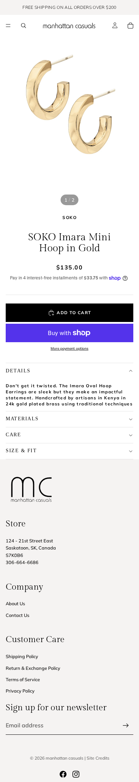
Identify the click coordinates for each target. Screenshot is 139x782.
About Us (15, 603)
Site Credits (98, 758)
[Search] (23, 25)
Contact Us (17, 615)
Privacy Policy (20, 691)
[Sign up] (125, 725)
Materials (22, 418)
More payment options (69, 348)
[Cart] (130, 25)
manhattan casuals (64, 758)
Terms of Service (23, 679)
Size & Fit (21, 450)
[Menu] (8, 25)
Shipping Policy (22, 656)
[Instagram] (76, 774)
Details (18, 370)
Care (13, 434)
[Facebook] (63, 774)
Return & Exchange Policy (33, 668)
